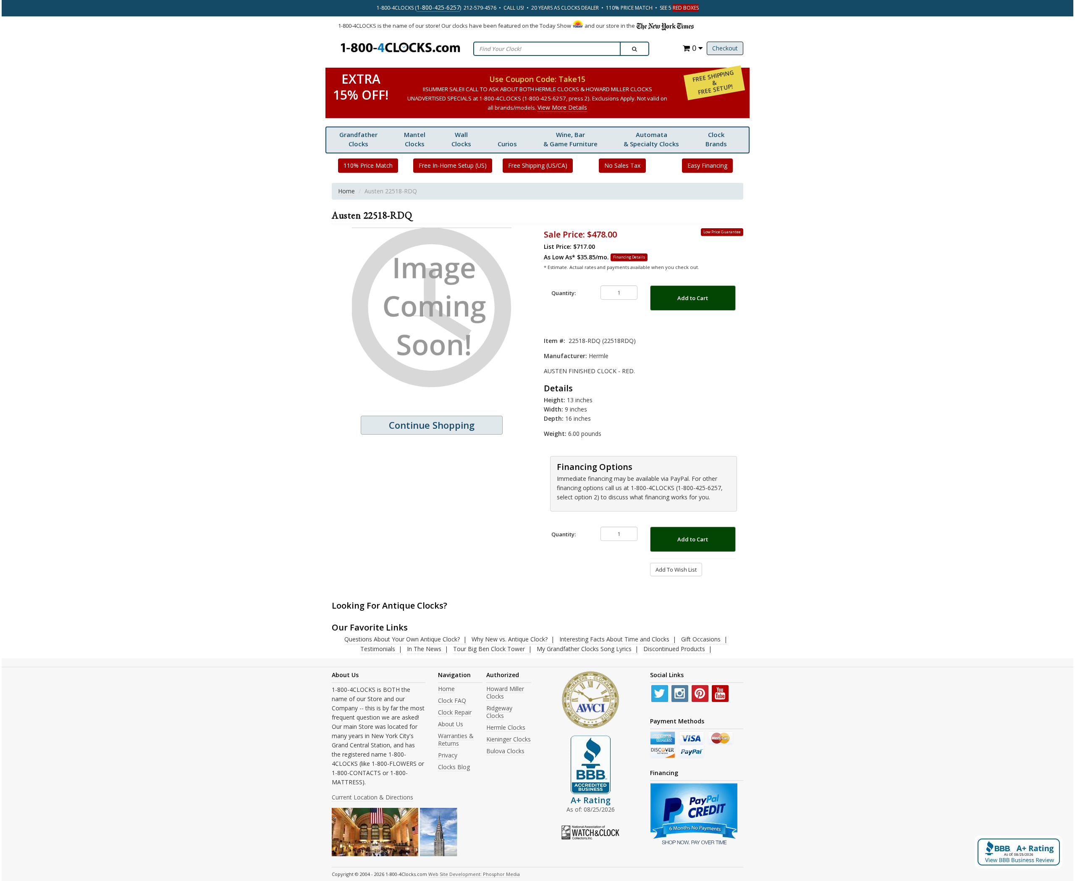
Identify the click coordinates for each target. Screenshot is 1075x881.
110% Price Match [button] (368, 165)
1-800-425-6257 (438, 7)
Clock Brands (716, 139)
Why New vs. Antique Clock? (510, 639)
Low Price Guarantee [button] (722, 232)
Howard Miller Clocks (505, 692)
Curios (507, 144)
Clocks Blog (454, 767)
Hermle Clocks (505, 727)
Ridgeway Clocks (499, 712)
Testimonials (377, 649)
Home (346, 191)
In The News (424, 649)
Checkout (725, 48)
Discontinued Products (674, 649)
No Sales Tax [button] (622, 165)
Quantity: (563, 293)
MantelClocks (414, 139)
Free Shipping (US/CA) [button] (537, 165)
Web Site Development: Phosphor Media (474, 874)
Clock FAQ (452, 700)
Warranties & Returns (456, 739)
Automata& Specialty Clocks (651, 139)
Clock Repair (455, 712)
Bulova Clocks (505, 751)
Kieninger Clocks (508, 739)
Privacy (447, 755)
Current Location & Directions (372, 797)
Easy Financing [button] (707, 165)
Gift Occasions (701, 639)
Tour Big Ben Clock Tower (489, 649)
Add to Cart (692, 298)
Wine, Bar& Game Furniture (570, 139)
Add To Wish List (676, 569)
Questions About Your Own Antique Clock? (402, 639)
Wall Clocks (461, 139)
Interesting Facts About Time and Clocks (614, 639)
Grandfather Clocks (358, 139)
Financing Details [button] (629, 257)
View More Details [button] (562, 107)
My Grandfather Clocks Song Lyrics (584, 649)
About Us (450, 724)
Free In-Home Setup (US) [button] (453, 165)
